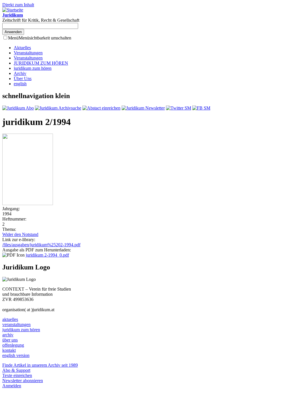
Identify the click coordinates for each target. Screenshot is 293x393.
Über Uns (22, 78)
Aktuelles (22, 47)
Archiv (20, 73)
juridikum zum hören (33, 68)
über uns (10, 340)
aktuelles (10, 319)
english (20, 83)
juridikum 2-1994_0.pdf (47, 255)
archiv (7, 334)
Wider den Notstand (20, 234)
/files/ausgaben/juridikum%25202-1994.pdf (41, 244)
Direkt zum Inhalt (18, 4)
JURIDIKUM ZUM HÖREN (41, 63)
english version (15, 355)
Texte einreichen (17, 375)
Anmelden (11, 385)
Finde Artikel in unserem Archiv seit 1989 (40, 365)
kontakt (9, 350)
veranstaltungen (16, 324)
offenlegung (13, 345)
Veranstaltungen (28, 52)
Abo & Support (16, 370)
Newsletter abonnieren (22, 380)
